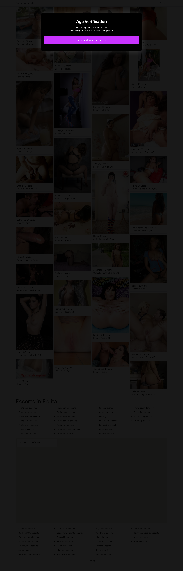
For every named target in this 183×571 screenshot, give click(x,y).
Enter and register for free (91, 40)
